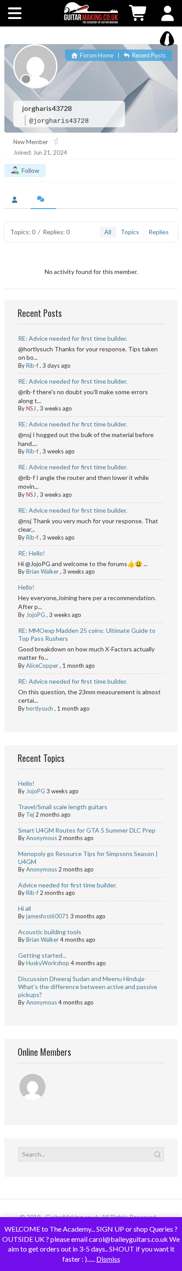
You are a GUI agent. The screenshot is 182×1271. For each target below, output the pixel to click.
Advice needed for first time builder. (67, 885)
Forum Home (96, 55)
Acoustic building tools (49, 932)
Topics (130, 232)
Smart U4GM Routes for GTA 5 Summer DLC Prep (86, 830)
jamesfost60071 (47, 916)
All (107, 232)
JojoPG (35, 614)
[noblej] (33, 1088)
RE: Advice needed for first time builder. (72, 338)
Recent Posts (148, 55)
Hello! (26, 587)
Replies (158, 232)
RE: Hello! (31, 553)
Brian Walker (42, 571)
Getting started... (42, 955)
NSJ (31, 408)
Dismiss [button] (108, 1259)
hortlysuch (39, 708)
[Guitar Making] (91, 12)
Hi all (24, 908)
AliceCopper (42, 665)
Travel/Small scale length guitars (62, 807)
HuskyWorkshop (47, 963)
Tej (30, 814)
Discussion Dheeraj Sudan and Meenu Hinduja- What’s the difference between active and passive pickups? (87, 986)
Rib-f (32, 365)
